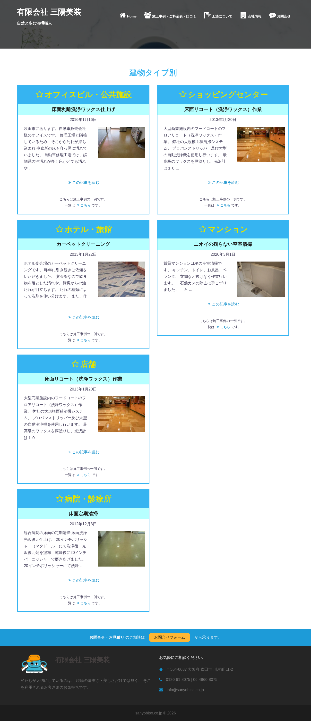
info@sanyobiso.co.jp (185, 690)
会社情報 (254, 16)
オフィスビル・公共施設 (88, 94)
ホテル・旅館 (88, 229)
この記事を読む (85, 182)
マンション (228, 229)
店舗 (88, 364)
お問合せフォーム (169, 637)
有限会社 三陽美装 (49, 12)
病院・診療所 (88, 498)
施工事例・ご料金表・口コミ (174, 16)
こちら (85, 205)
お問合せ (284, 16)
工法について (222, 16)
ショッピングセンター (228, 94)
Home (132, 16)
